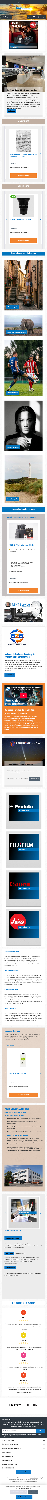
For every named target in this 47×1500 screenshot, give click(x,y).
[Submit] (40, 1431)
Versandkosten (34, 1478)
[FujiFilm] (15, 1405)
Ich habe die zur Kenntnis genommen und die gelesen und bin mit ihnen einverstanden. (23, 1435)
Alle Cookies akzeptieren (24, 1497)
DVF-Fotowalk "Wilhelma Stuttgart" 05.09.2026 (22, 155)
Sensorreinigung (10, 1267)
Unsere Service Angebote (11, 1448)
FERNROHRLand (34, 778)
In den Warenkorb (23, 175)
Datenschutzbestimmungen (17, 1434)
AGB (41, 1434)
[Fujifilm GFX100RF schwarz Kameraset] (23, 532)
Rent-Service (9, 1253)
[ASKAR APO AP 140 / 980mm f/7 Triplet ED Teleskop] (23, 206)
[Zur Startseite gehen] (23, 9)
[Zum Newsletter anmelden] (34, 17)
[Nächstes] (40, 154)
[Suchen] (29, 17)
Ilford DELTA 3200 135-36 (17, 1074)
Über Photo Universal (10, 1444)
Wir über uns (11, 111)
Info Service (6, 1452)
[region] (23, 154)
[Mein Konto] (38, 17)
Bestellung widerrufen (24, 1472)
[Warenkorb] (43, 17)
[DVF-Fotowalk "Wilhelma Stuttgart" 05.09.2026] (23, 141)
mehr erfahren (10, 674)
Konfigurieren (33, 1492)
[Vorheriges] (6, 154)
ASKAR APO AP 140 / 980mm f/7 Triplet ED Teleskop (21, 220)
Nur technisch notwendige (19, 1492)
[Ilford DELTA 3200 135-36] (23, 1060)
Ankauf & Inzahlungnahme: (13, 1238)
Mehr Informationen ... (25, 1488)
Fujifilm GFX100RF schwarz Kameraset (22, 545)
